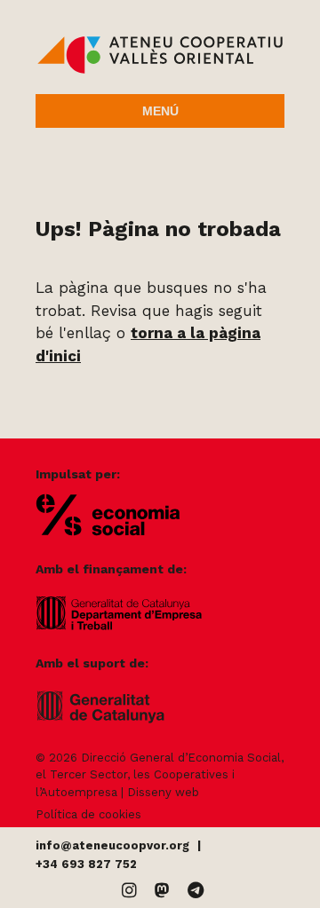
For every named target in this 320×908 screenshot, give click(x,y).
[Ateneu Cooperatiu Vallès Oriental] (160, 69)
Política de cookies (88, 814)
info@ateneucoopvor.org (112, 845)
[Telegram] (196, 890)
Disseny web (163, 792)
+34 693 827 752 (86, 864)
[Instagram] (129, 890)
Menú (160, 111)
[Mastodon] (162, 890)
